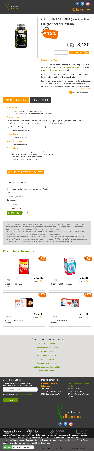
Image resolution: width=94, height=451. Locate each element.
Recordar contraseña (30, 213)
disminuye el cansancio (68, 67)
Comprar (76, 52)
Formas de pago (47, 351)
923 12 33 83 (48, 389)
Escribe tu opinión (80, 92)
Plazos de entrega (47, 359)
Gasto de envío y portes (47, 355)
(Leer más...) (85, 88)
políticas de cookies (41, 443)
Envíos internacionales (47, 371)
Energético (16, 111)
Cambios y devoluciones (47, 363)
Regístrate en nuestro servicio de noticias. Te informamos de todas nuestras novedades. (18, 384)
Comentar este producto (25, 172)
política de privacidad (26, 395)
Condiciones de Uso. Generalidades (47, 367)
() (84, 9)
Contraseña (12, 200)
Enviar (10, 400)
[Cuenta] (77, 9)
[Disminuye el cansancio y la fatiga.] (20, 34)
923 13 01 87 (75, 389)
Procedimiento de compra (47, 348)
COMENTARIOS (40, 100)
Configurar (27, 447)
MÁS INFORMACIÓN (16, 100)
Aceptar (7, 447)
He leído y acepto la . (19, 395)
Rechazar (17, 447)
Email (9, 193)
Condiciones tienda (47, 344)
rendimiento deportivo (51, 70)
